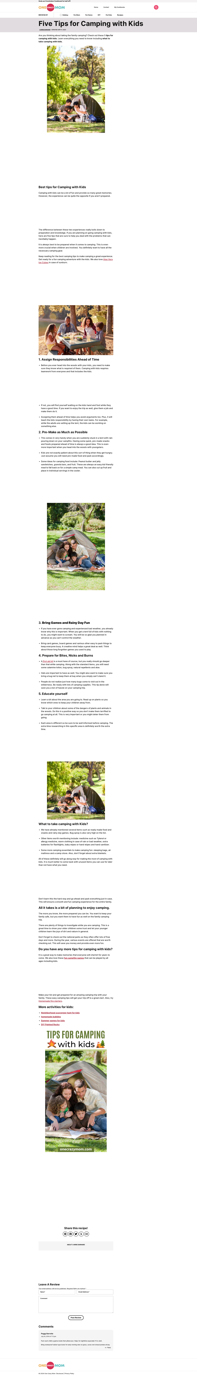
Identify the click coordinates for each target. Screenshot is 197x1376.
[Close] (134, 670)
